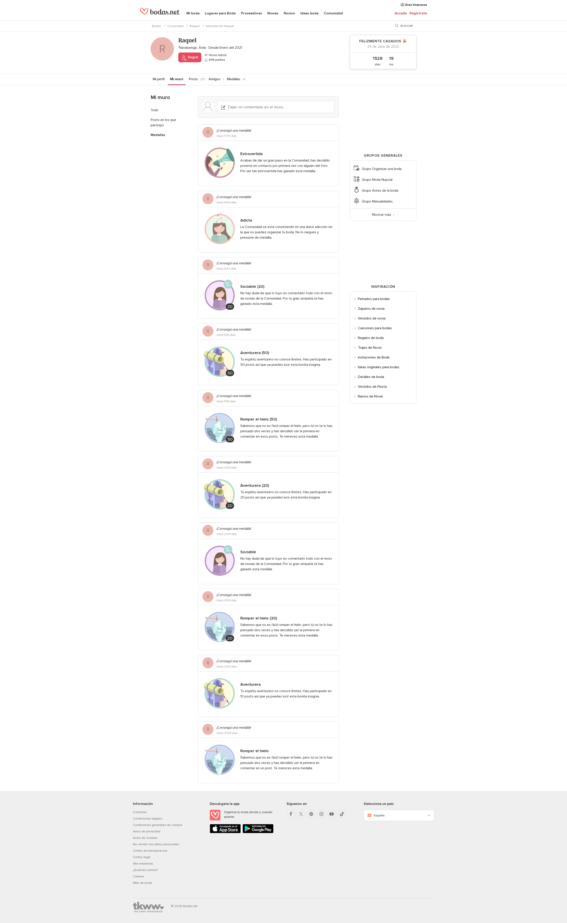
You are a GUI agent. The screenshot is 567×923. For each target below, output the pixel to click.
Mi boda (193, 13)
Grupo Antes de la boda (380, 190)
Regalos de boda (371, 338)
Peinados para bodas (374, 299)
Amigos (214, 79)
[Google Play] (258, 832)
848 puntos (216, 60)
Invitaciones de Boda (373, 357)
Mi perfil (159, 79)
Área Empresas (415, 5)
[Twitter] (301, 814)
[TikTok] (342, 814)
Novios (289, 13)
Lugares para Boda (220, 13)
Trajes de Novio (370, 347)
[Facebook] (291, 814)
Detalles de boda (371, 377)
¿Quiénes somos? (145, 870)
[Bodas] (160, 13)
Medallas (233, 79)
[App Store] (225, 832)
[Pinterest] (311, 814)
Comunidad (333, 13)
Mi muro (176, 79)
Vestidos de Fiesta (372, 386)
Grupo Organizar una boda (382, 169)
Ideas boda (309, 13)
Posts (193, 79)
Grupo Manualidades (377, 201)
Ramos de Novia (370, 396)
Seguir (192, 57)
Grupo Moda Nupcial (377, 179)
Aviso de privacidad (146, 831)
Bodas (156, 26)
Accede (401, 13)
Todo (154, 110)
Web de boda (142, 883)
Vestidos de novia (371, 318)
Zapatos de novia (371, 308)
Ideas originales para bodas (378, 367)
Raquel (195, 26)
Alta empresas (143, 863)
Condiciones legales (147, 818)
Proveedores (251, 13)
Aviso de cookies (145, 838)
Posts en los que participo (163, 122)
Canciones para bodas (375, 328)
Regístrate (418, 13)
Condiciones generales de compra (157, 825)
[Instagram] (321, 814)
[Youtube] (331, 814)
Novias (272, 13)
